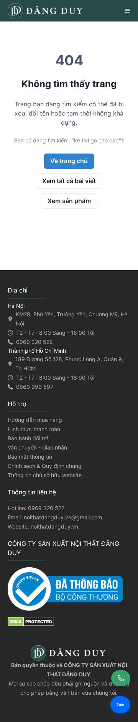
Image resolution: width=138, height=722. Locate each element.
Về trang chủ (69, 161)
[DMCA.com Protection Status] (69, 621)
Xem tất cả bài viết (69, 181)
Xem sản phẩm (69, 201)
